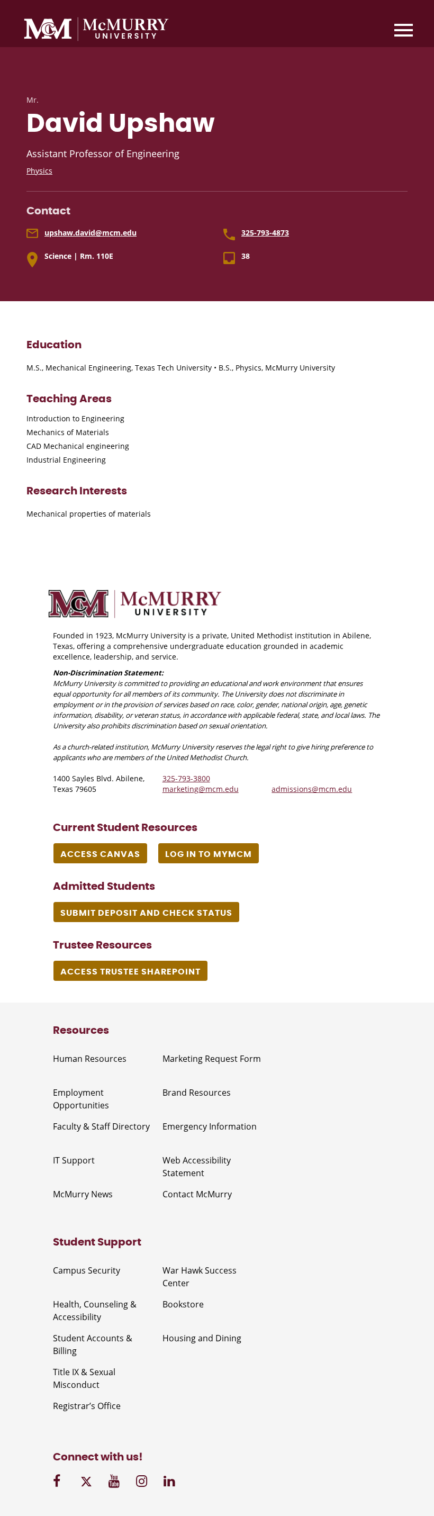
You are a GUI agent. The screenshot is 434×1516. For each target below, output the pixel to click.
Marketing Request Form (211, 1058)
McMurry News (83, 1194)
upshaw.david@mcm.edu (90, 233)
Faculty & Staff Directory (101, 1126)
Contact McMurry (197, 1194)
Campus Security (86, 1270)
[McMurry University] (96, 31)
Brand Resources (196, 1092)
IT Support (74, 1160)
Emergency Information (209, 1126)
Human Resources (89, 1058)
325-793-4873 (265, 233)
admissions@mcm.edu (312, 789)
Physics (39, 171)
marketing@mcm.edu (200, 789)
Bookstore (183, 1304)
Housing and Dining (201, 1338)
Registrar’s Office (87, 1406)
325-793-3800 (186, 778)
